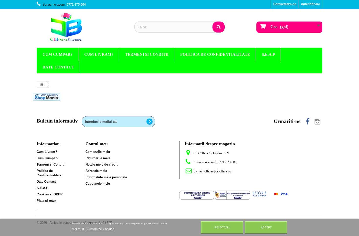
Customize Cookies (100, 229)
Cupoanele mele (97, 183)
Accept (266, 227)
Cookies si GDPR (50, 194)
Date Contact (58, 67)
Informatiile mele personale (106, 177)
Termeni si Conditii (147, 54)
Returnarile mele (97, 158)
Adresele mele (96, 171)
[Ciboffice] (82, 27)
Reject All (222, 227)
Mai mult (78, 229)
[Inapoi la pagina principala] (41, 84)
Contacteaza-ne (284, 4)
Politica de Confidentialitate (215, 54)
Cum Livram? (98, 54)
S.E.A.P (268, 54)
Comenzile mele (97, 152)
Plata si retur (46, 200)
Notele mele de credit (101, 164)
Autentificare (310, 4)
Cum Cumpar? (57, 54)
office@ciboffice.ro (217, 171)
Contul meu (96, 143)
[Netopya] (270, 193)
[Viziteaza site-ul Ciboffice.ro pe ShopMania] (46, 97)
